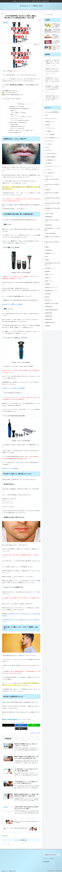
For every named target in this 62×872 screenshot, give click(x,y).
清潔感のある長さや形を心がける (18, 126)
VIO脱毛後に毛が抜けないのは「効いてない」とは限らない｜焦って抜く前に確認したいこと (52, 97)
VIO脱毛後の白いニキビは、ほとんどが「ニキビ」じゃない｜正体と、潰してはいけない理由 (52, 79)
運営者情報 (46, 861)
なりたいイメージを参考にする (17, 128)
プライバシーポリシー (49, 858)
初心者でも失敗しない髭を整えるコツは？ (19, 122)
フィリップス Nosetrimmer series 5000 (20, 120)
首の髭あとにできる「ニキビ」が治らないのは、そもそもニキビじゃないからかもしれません (52, 70)
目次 (19, 104)
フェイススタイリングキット (17, 118)
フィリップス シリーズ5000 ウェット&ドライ (22, 116)
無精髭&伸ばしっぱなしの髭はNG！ (17, 106)
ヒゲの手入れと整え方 (13, 719)
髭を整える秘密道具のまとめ (16, 132)
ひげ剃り (25, 719)
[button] (21, 728)
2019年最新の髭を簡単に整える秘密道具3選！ (20, 108)
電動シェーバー (14, 114)
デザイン (20, 719)
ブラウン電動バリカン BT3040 (18, 112)
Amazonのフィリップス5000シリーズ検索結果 (13, 388)
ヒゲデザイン (5, 719)
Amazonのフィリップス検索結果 (10, 468)
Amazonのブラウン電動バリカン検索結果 (12, 304)
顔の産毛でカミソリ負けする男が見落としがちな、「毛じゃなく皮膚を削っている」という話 (52, 62)
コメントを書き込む (21, 840)
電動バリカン (14, 110)
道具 (29, 719)
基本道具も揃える (15, 124)
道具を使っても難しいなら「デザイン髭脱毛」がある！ (22, 130)
